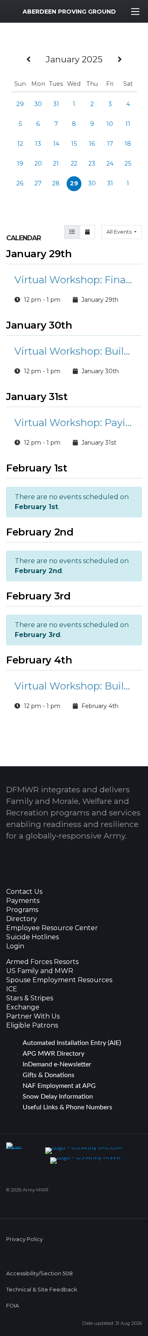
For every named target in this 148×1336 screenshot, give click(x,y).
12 (20, 143)
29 (20, 104)
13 (38, 143)
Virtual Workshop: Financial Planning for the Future (74, 280)
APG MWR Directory (53, 1053)
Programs (22, 910)
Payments (22, 901)
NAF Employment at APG (59, 1086)
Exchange (22, 1007)
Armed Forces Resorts (42, 962)
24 (109, 163)
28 (56, 183)
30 (38, 104)
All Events (119, 232)
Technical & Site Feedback (41, 1289)
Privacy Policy (24, 1239)
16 (92, 143)
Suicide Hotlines (32, 937)
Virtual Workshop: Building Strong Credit (74, 351)
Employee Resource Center (52, 928)
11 (127, 124)
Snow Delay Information (58, 1096)
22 (74, 163)
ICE (11, 989)
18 (128, 143)
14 (56, 143)
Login (15, 946)
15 (74, 143)
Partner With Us (33, 1016)
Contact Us (24, 891)
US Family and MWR (39, 971)
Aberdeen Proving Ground (69, 11)
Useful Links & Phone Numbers (67, 1107)
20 (38, 163)
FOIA (12, 1306)
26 (19, 183)
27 (38, 183)
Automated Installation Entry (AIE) (72, 1043)
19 (20, 163)
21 (56, 163)
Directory (21, 919)
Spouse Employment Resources (59, 980)
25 (128, 163)
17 (110, 143)
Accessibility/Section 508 (39, 1273)
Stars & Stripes (29, 998)
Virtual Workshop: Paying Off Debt (74, 423)
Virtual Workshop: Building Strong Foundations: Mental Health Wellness (74, 686)
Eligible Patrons (32, 1025)
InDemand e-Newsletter (57, 1064)
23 (91, 163)
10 (109, 124)
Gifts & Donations (48, 1075)
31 (56, 104)
